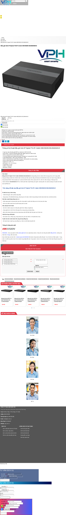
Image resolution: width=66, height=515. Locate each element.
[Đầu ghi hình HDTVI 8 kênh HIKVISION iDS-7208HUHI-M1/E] (20, 291)
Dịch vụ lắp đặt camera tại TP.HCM (10, 428)
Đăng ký (4, 513)
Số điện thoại (4, 476)
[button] (2, 7)
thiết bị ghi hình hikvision (9, 281)
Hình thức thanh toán (24, 437)
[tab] (33, 170)
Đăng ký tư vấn (5, 480)
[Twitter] (6, 141)
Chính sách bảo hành (24, 430)
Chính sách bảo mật (24, 433)
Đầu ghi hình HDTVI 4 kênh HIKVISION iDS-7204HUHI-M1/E (32, 300)
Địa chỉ (1, 477)
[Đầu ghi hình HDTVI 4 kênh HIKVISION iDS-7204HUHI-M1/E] (33, 291)
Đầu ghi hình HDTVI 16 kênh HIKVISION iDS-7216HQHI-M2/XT (59, 288)
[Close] (0, 465)
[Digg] (8, 141)
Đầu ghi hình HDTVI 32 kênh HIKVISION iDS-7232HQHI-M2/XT (46, 300)
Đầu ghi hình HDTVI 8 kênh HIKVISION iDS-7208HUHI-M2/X (6, 300)
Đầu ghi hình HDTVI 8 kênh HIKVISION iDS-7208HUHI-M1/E (19, 300)
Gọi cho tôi (4, 122)
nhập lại (37, 271)
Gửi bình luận (30, 271)
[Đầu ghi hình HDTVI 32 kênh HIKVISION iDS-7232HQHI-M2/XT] (46, 291)
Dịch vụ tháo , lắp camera (8, 430)
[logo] (6, 5)
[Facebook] (3, 141)
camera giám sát (22, 232)
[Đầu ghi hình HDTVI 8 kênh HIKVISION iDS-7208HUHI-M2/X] (7, 291)
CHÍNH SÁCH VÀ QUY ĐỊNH (26, 426)
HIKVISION (4, 232)
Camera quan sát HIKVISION (22, 237)
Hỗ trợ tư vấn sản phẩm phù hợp (9, 435)
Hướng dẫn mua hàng (25, 435)
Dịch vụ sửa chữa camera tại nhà (9, 433)
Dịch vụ (4, 426)
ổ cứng (8, 234)
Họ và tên (4, 474)
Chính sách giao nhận (24, 428)
